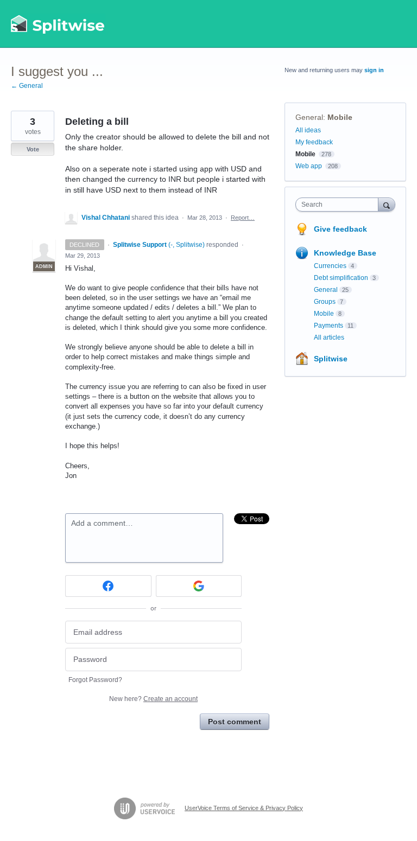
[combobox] (339, 204)
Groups (325, 301)
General (309, 117)
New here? (153, 699)
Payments (328, 325)
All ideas (308, 130)
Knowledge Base (345, 253)
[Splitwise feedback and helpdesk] (58, 24)
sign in (374, 70)
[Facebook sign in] (108, 586)
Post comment (234, 721)
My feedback (314, 142)
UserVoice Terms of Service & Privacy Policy (244, 808)
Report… (243, 217)
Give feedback (340, 229)
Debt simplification (341, 278)
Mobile (339, 117)
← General (27, 86)
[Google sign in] (199, 586)
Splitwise (331, 358)
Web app (308, 166)
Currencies (330, 266)
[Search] (386, 204)
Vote (33, 149)
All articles (329, 337)
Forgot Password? (95, 680)
